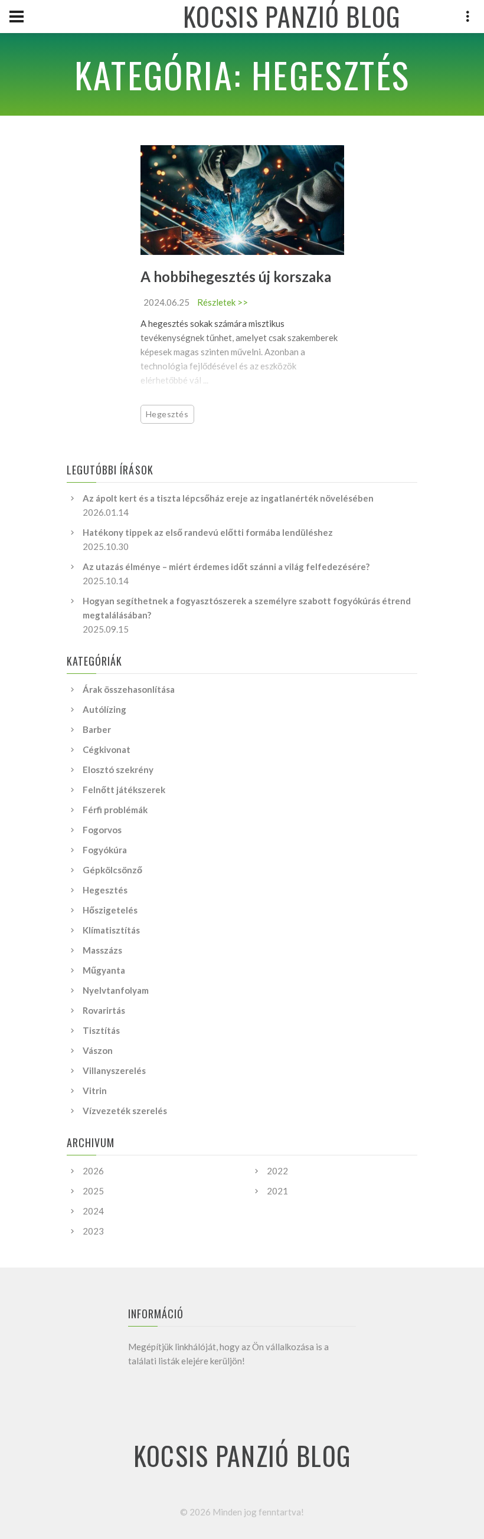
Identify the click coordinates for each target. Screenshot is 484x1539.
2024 (93, 1211)
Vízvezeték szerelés (125, 1110)
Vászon (98, 1050)
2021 (277, 1191)
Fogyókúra (105, 849)
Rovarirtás (104, 1010)
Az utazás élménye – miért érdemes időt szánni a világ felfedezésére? (226, 566)
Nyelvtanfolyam (116, 990)
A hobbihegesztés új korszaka (235, 276)
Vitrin (95, 1090)
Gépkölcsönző (112, 870)
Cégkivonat (106, 749)
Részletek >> (222, 302)
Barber (97, 729)
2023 (93, 1231)
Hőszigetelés (110, 910)
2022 (277, 1170)
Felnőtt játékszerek (124, 789)
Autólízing (104, 709)
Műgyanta (104, 970)
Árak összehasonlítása (129, 689)
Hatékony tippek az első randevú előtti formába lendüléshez (208, 532)
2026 (93, 1170)
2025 (93, 1191)
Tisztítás (101, 1030)
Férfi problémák (115, 809)
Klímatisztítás (111, 930)
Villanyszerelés (114, 1070)
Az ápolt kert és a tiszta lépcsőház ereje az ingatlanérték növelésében (228, 498)
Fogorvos (102, 829)
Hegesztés (167, 414)
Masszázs (102, 950)
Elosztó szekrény (118, 769)
